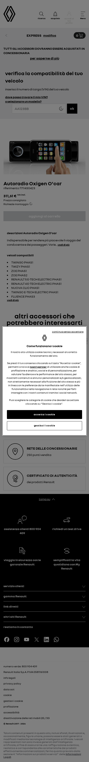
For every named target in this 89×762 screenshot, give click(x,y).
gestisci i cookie (44, 425)
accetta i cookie (44, 414)
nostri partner (38, 366)
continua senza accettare (68, 331)
